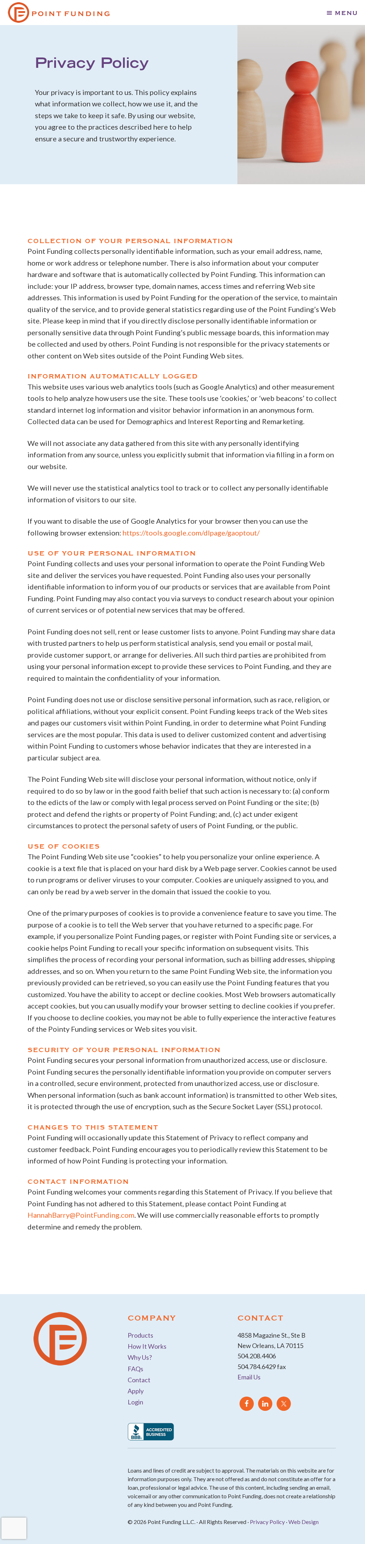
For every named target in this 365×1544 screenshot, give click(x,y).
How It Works (147, 1346)
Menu (346, 12)
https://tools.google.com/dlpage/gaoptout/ (191, 532)
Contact (139, 1380)
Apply (136, 1391)
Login (135, 1402)
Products (140, 1335)
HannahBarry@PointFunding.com (80, 1215)
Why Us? (140, 1357)
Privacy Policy (267, 1521)
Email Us (249, 1377)
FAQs (135, 1369)
